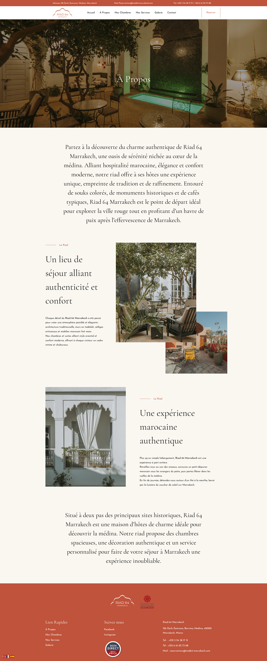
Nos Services (143, 12)
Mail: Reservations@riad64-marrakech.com (133, 3)
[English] (4, 656)
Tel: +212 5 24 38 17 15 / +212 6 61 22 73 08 (192, 3)
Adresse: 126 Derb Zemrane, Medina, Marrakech (75, 3)
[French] (8, 656)
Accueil (91, 12)
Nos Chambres (123, 12)
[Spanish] (12, 656)
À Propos (105, 12)
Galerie (159, 12)
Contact (171, 12)
